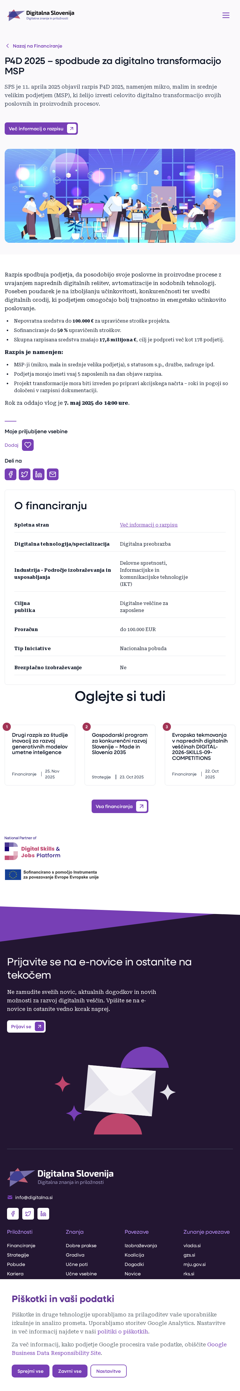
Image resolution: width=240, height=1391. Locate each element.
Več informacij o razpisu (149, 525)
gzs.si (189, 1255)
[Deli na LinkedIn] (38, 474)
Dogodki (134, 1264)
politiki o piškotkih (122, 1331)
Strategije (18, 1255)
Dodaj (11, 445)
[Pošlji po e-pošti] (53, 474)
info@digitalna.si (34, 1197)
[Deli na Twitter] (24, 474)
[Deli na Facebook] (10, 474)
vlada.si (192, 1245)
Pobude (16, 1264)
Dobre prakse (81, 1245)
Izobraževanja (141, 1245)
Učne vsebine (81, 1273)
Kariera (15, 1273)
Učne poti (77, 1264)
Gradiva (75, 1255)
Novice (133, 1273)
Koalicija (134, 1255)
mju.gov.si (195, 1264)
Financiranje (21, 1245)
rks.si (189, 1273)
